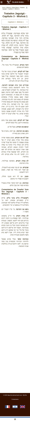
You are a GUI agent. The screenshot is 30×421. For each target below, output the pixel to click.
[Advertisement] (16, 254)
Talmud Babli (18, 2)
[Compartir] (26, 7)
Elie (26, 395)
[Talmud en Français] (7, 406)
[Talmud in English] (22, 406)
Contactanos (15, 399)
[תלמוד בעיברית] (15, 406)
